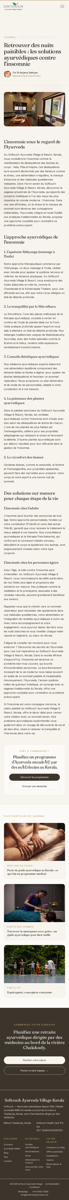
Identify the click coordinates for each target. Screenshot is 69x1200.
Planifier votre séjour (34, 1060)
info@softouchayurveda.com (34, 1195)
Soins (28, 1155)
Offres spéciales (54, 1151)
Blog (6, 1152)
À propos (8, 1144)
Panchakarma (32, 1151)
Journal (10, 37)
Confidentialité (52, 1184)
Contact (8, 1161)
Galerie (50, 1160)
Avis (6, 1157)
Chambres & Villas (55, 1147)
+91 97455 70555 (40, 1191)
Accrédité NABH (12, 1148)
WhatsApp (23, 1191)
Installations (52, 1155)
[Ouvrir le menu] (62, 6)
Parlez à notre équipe (34, 1070)
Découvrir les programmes (35, 777)
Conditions (34, 1187)
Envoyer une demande (34, 786)
